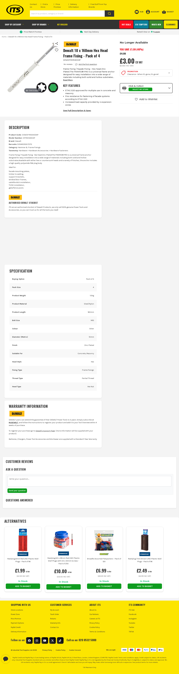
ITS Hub (132, 610)
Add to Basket (23, 586)
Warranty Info (55, 623)
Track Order (54, 614)
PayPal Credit (16, 627)
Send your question (17, 490)
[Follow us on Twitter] (52, 640)
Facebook (132, 614)
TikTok (131, 632)
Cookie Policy (95, 627)
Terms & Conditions (97, 632)
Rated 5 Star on (143, 32)
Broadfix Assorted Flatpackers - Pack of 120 (104, 560)
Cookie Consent (75, 650)
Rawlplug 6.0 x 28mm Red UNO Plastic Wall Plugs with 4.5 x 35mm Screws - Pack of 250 (63, 561)
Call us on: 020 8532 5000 (81, 640)
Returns (53, 619)
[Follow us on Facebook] (29, 640)
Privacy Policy (94, 623)
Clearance (170, 24)
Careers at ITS (95, 619)
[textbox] (89, 481)
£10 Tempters (141, 24)
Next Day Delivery (91, 32)
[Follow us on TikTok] (60, 640)
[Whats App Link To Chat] (14, 657)
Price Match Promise (33, 32)
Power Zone (15, 614)
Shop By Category (13, 24)
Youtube (132, 623)
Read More (68, 80)
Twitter (131, 627)
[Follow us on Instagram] (37, 640)
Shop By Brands (39, 24)
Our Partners (94, 614)
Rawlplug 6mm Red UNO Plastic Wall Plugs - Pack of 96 (22, 560)
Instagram (133, 619)
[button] (146, 88)
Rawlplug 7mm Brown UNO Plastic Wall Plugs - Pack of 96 (144, 560)
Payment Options (17, 623)
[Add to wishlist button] (56, 50)
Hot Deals (126, 24)
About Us (93, 610)
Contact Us (54, 627)
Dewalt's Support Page (45, 431)
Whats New (156, 24)
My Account (54, 610)
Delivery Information (18, 632)
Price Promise (16, 619)
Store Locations (17, 610)
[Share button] (56, 43)
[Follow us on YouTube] (45, 640)
